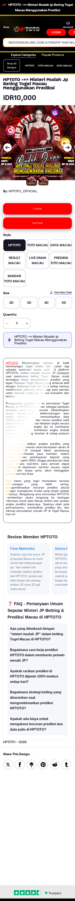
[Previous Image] (7, 147)
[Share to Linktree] (31, 764)
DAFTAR (37, 223)
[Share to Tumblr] (66, 764)
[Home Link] (28, 28)
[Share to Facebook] (20, 764)
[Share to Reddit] (55, 764)
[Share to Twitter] (8, 764)
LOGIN (56, 32)
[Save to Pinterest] (43, 764)
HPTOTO (12, 363)
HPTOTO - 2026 (15, 742)
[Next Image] (67, 147)
